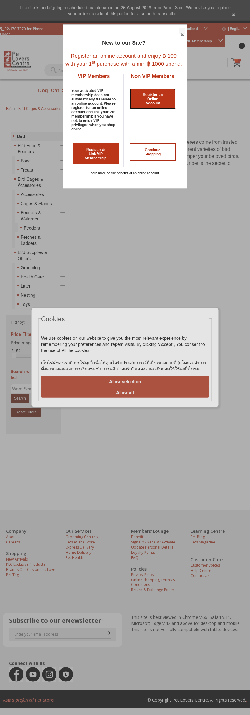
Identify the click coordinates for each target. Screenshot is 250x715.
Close (182, 31)
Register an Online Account (153, 99)
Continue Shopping (153, 152)
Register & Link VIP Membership (95, 153)
